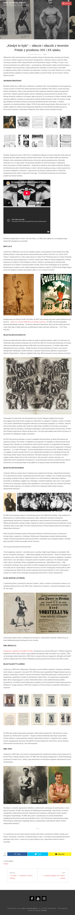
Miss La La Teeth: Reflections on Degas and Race (28, 322)
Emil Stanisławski (14, 3)
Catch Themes (41, 910)
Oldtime (5, 864)
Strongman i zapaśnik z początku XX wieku (18, 651)
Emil (45, 54)
